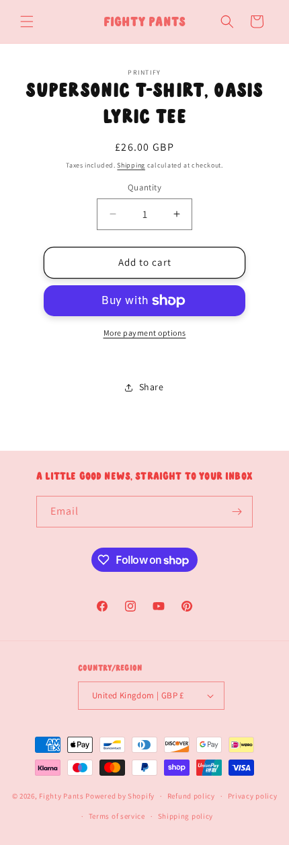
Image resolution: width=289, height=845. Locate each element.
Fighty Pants (61, 796)
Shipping (131, 165)
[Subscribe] (237, 511)
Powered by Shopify (120, 796)
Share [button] (151, 387)
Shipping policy (186, 816)
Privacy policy (253, 796)
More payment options (145, 333)
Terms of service (117, 816)
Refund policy (191, 796)
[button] (27, 21)
